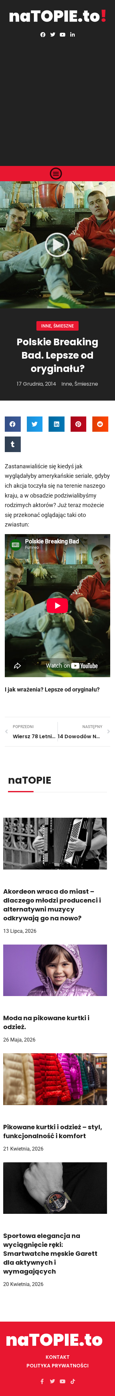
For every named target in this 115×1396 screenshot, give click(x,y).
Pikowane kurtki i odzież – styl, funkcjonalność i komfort (52, 1131)
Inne (46, 326)
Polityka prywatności (57, 1365)
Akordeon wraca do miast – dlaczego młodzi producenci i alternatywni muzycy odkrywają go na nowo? (52, 905)
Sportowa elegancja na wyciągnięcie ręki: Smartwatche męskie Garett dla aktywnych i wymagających (50, 1253)
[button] (56, 174)
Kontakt (58, 1357)
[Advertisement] (57, 97)
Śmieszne (63, 326)
